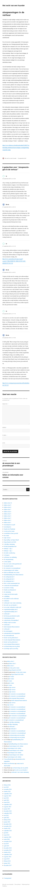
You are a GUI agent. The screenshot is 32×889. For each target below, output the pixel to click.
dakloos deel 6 (7, 511)
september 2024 (8, 793)
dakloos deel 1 (7, 522)
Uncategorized (7, 878)
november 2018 (8, 850)
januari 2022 (7, 822)
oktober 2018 (7, 852)
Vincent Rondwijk (8, 759)
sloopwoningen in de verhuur (11, 570)
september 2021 (8, 830)
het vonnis (6, 535)
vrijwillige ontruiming (9, 544)
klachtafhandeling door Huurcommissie (13, 574)
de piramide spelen (8, 566)
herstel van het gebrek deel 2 (11, 637)
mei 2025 (6, 787)
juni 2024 (6, 798)
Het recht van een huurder (13, 5)
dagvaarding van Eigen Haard (11, 540)
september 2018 (8, 854)
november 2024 (8, 789)
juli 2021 (6, 833)
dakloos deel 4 (7, 516)
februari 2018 (7, 861)
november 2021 (8, 826)
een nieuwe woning (9, 587)
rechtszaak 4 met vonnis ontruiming (12, 603)
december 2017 (8, 865)
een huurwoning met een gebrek (12, 646)
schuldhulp (6, 596)
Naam (4, 427)
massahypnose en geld (9, 524)
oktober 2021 (7, 828)
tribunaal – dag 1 (8, 550)
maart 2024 (7, 802)
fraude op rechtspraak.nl (10, 590)
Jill (4, 720)
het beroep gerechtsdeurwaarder (12, 616)
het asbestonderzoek (9, 635)
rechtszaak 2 (7, 624)
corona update (7, 561)
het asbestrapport (8, 631)
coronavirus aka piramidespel (11, 585)
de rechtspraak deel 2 (9, 579)
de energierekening (8, 559)
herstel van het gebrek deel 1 (11, 642)
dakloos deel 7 (7, 509)
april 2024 (6, 800)
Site (3, 443)
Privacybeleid (18, 884)
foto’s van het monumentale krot (12, 583)
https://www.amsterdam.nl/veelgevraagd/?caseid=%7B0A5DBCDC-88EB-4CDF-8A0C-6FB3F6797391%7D (14, 261)
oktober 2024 (7, 791)
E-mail (4, 435)
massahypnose (7, 527)
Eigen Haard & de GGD (10, 542)
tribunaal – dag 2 (8, 548)
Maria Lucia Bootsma (9, 763)
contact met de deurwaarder (11, 594)
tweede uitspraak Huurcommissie (12, 640)
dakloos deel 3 (7, 518)
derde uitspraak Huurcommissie (11, 627)
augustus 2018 (7, 856)
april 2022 (6, 817)
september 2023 (8, 804)
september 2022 (8, 813)
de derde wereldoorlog (9, 553)
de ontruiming (7, 592)
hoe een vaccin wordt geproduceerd (12, 564)
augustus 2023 (7, 806)
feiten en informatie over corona (11, 572)
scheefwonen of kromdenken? (11, 620)
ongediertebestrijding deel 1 (11, 611)
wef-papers (6, 555)
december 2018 (8, 848)
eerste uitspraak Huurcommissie (12, 644)
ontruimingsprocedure (9, 618)
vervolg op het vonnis (9, 531)
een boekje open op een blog (11, 648)
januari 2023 (7, 809)
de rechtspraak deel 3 (9, 577)
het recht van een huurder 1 (10, 605)
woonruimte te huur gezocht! (11, 533)
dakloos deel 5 (7, 514)
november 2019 (8, 841)
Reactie (5, 404)
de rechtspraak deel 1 (9, 581)
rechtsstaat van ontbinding (10, 557)
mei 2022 (6, 815)
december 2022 (8, 811)
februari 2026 (7, 785)
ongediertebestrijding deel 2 (11, 609)
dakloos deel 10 (8, 503)
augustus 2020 (7, 837)
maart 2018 (7, 859)
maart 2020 (7, 839)
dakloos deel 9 (7, 505)
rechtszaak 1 (7, 629)
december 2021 (8, 824)
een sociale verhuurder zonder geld (12, 607)
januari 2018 (7, 863)
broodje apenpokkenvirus (10, 546)
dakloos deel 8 (7, 507)
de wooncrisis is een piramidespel (12, 568)
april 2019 (6, 846)
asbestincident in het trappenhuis (12, 633)
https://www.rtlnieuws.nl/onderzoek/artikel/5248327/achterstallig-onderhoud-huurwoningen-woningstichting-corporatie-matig (15, 147)
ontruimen (6, 600)
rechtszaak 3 (7, 614)
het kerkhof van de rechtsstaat (11, 598)
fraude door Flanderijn (9, 529)
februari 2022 (7, 819)
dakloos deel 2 (7, 520)
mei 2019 (6, 843)
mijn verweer (7, 537)
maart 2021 (7, 835)
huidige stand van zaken (10, 622)
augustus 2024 (7, 796)
